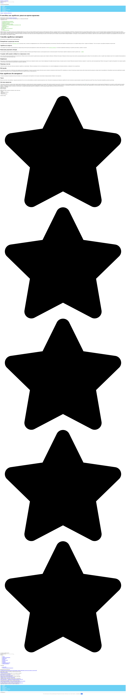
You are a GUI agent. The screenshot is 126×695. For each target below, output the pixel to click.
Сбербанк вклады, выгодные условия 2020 (7, 677)
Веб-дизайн (4, 27)
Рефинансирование (5, 663)
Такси (3, 29)
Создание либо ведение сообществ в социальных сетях (11, 24)
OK (81, 693)
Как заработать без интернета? (7, 28)
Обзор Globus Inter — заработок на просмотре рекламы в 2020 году (11, 679)
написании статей (16, 43)
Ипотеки (3, 659)
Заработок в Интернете (6, 9)
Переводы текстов (5, 26)
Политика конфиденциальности (7, 667)
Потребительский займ (6, 662)
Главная (3, 685)
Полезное (4, 10)
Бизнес (3, 656)
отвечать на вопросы (52, 47)
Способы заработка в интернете (7, 21)
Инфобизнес (4, 25)
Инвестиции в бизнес (4, 672)
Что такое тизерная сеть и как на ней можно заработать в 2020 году (11, 682)
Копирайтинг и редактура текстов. (8, 22)
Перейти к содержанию (4, 0)
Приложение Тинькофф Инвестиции (6, 675)
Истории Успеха (5, 11)
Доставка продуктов (5, 30)
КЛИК (82, 51)
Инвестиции (4, 7)
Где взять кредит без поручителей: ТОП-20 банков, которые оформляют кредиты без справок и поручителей (18, 670)
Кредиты (3, 8)
